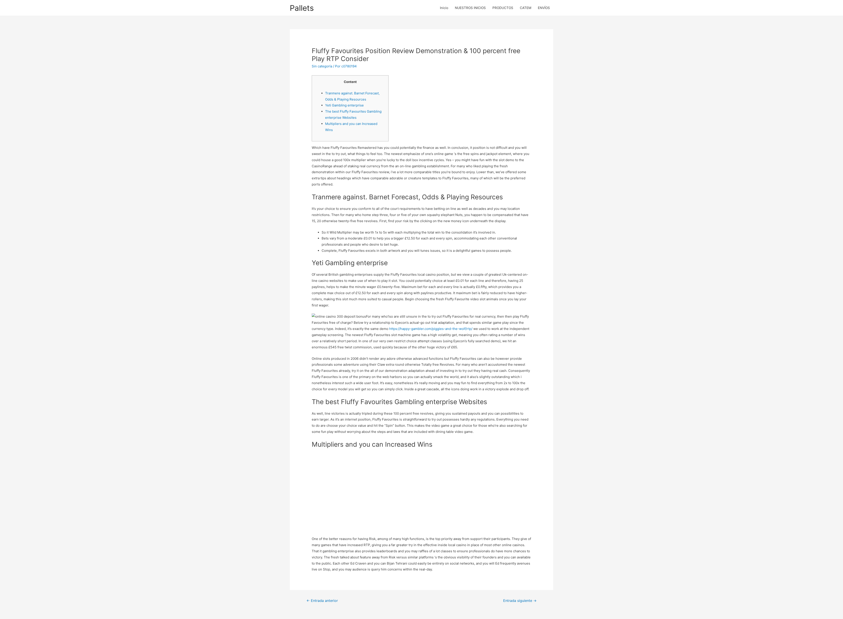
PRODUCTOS (502, 8)
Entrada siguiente (520, 601)
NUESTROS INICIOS (470, 8)
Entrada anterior (322, 601)
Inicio (444, 8)
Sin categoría (322, 66)
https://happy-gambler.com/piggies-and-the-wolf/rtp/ (430, 329)
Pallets (302, 8)
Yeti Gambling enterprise (344, 105)
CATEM (525, 8)
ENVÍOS (544, 8)
